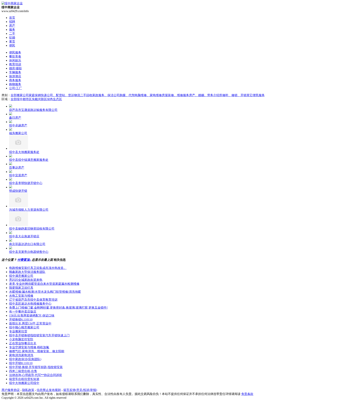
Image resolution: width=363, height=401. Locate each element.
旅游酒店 (15, 76)
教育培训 (15, 64)
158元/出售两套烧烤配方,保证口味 (31, 315)
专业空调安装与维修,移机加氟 (29, 347)
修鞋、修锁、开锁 (234, 95)
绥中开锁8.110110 (21, 363)
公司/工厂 (15, 88)
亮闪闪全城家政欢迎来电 (25, 279)
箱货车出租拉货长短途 (24, 379)
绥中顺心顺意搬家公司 (24, 327)
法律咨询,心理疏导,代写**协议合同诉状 (35, 375)
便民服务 (15, 52)
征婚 (12, 37)
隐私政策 (28, 390)
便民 (12, 45)
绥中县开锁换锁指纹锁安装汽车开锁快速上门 (39, 335)
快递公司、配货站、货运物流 (60, 95)
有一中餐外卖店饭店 (22, 311)
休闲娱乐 (15, 60)
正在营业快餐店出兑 (22, 343)
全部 (14, 95)
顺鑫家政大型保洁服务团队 (27, 271)
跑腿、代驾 (127, 95)
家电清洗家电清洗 (21, 355)
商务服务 (15, 80)
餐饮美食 (15, 56)
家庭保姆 (35, 95)
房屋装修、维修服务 (175, 95)
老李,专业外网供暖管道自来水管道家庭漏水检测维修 (44, 283)
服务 (12, 29)
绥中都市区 (24, 99)
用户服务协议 (11, 390)
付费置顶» (24, 259)
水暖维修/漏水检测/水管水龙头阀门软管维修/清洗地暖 (45, 291)
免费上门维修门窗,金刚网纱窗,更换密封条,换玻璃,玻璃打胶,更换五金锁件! (58, 307)
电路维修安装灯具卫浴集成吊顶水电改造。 (38, 267)
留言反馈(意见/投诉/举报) (80, 390)
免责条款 (247, 394)
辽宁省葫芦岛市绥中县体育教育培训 (33, 299)
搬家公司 (23, 95)
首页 (12, 17)
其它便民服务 (256, 95)
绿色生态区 (54, 99)
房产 (12, 25)
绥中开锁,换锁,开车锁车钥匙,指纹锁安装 (36, 367)
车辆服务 (15, 72)
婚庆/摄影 (15, 68)
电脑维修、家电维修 (148, 95)
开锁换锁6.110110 (21, 319)
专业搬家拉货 (18, 331)
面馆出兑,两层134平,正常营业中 (30, 323)
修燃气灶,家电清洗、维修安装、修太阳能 (36, 351)
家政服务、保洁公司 (105, 95)
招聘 (12, 21)
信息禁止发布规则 (49, 390)
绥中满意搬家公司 (21, 275)
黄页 (12, 41)
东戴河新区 (39, 99)
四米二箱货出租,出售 (23, 371)
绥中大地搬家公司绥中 (24, 383)
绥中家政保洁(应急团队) (25, 359)
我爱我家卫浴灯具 (21, 287)
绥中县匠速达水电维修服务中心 (30, 303)
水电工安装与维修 (21, 295)
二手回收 (86, 95)
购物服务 (15, 84)
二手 (12, 33)
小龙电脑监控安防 (21, 339)
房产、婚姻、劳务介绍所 (205, 95)
